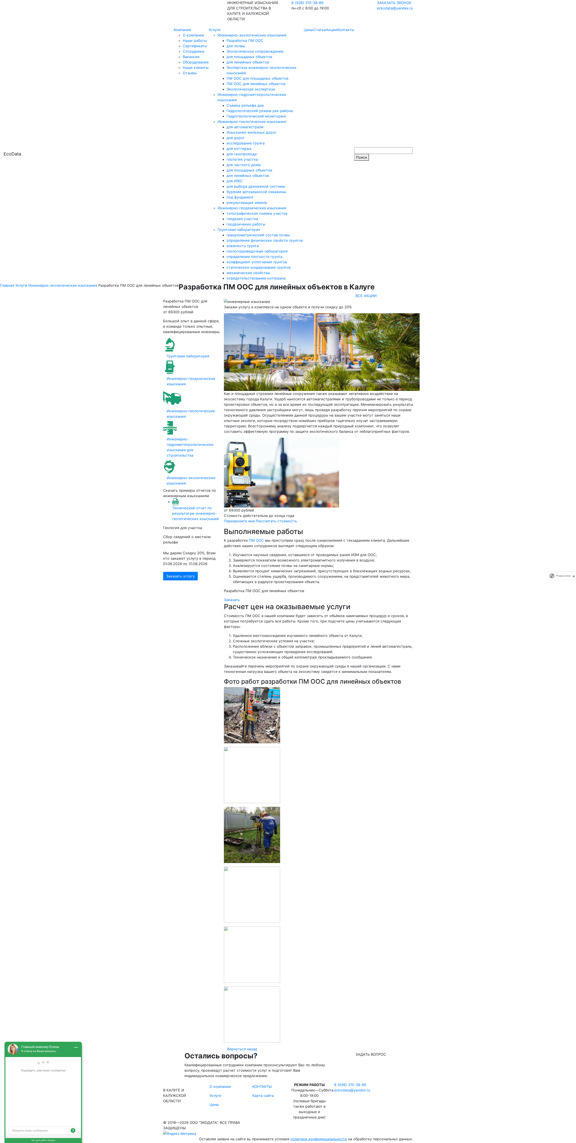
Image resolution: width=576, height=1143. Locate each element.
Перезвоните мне (239, 521)
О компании (193, 35)
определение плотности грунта (254, 256)
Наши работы (195, 40)
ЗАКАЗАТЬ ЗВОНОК (394, 2)
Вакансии (191, 56)
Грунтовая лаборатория (239, 229)
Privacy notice (563, 576)
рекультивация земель (247, 202)
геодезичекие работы (246, 224)
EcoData (12, 154)
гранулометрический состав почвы (258, 235)
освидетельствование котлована (256, 278)
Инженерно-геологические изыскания (252, 121)
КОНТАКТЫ (262, 1086)
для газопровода (242, 154)
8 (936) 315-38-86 (307, 2)
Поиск (361, 157)
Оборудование (196, 62)
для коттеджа (239, 148)
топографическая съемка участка (257, 213)
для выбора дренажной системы (256, 186)
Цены (308, 29)
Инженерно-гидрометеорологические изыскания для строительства (190, 447)
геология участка (242, 159)
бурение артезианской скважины (256, 191)
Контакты (345, 29)
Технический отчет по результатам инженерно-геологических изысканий (195, 513)
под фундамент (240, 197)
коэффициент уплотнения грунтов (257, 262)
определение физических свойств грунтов (265, 240)
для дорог (236, 137)
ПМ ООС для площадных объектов (257, 78)
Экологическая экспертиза (251, 89)
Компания (182, 29)
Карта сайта (263, 1095)
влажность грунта (243, 245)
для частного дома (244, 164)
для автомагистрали (245, 127)
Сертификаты (195, 46)
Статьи (319, 29)
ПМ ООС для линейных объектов (256, 83)
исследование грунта (246, 143)
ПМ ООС (256, 540)
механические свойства (248, 273)
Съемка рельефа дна (245, 105)
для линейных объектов (248, 62)
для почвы (236, 46)
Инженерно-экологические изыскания (252, 35)
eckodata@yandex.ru (395, 8)
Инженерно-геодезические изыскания (252, 208)
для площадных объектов (249, 56)
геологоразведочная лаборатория (257, 251)
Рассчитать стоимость (276, 521)
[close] (574, 576)
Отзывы (190, 73)
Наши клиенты (196, 67)
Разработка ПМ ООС (245, 40)
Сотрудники (193, 51)
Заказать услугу (180, 576)
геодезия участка (242, 218)
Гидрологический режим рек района (260, 110)
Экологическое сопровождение (255, 51)
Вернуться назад (242, 1049)
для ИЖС (235, 181)
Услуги (214, 29)
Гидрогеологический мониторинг (256, 116)
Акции (331, 29)
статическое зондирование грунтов (259, 267)
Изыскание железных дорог (252, 132)
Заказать (232, 599)
